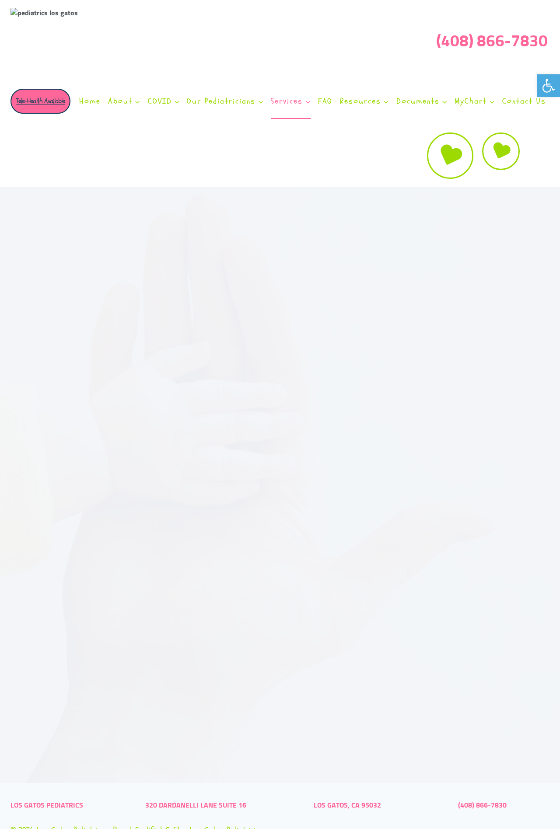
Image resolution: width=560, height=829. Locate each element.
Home (90, 101)
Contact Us (524, 101)
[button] (548, 85)
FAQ (325, 101)
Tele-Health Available (40, 101)
